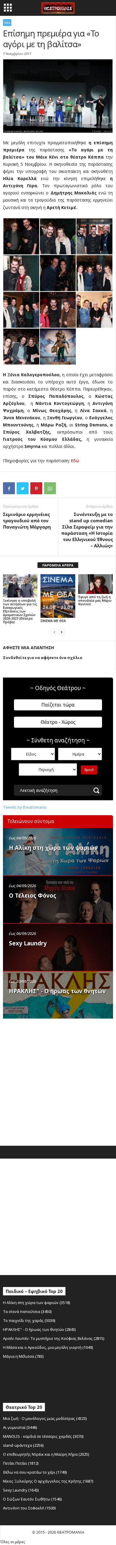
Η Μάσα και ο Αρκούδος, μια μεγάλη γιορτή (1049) (48, 1347)
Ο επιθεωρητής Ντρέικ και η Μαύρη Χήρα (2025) (46, 1454)
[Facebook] (9, 488)
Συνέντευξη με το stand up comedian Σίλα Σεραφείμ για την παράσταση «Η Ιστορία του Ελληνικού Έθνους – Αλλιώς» (87, 530)
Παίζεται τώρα (58, 704)
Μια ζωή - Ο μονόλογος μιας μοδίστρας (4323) (45, 1418)
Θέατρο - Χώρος (58, 722)
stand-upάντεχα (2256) (23, 1445)
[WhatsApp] (50, 488)
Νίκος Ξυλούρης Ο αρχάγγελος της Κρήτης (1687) (48, 1481)
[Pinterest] (36, 488)
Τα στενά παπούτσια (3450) (27, 1311)
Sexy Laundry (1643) (21, 1490)
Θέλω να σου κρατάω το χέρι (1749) (35, 1472)
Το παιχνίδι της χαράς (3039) (29, 1320)
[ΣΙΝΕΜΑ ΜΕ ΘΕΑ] (57, 596)
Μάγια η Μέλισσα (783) (23, 1356)
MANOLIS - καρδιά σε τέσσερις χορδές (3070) (43, 1436)
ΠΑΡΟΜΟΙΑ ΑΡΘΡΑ (57, 565)
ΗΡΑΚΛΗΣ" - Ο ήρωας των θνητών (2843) (39, 1329)
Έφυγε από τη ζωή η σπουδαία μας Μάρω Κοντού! (95, 600)
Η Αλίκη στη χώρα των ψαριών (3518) (36, 1302)
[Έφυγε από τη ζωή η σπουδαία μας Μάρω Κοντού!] (95, 584)
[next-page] (62, 632)
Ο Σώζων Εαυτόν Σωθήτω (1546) (32, 1499)
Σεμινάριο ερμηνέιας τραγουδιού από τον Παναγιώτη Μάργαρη (27, 520)
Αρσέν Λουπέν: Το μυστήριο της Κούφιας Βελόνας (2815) (53, 1338)
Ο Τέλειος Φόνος (32, 895)
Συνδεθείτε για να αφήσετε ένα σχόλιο (42, 657)
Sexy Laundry (28, 943)
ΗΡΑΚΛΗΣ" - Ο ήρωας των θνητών (57, 991)
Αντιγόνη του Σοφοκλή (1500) (29, 1508)
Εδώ (75, 460)
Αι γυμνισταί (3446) (20, 1427)
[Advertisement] (58, 1080)
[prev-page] (54, 632)
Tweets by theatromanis (25, 807)
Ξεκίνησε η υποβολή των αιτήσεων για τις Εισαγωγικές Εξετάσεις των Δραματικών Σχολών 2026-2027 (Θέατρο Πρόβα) (20, 611)
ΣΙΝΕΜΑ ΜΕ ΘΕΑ (53, 620)
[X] (23, 488)
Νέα (7, 22)
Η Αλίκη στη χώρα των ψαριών (53, 848)
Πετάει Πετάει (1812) (21, 1463)
